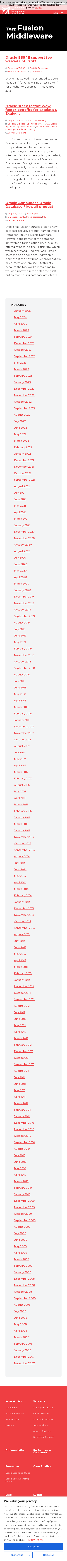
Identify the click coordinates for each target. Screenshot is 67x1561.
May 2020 (20, 570)
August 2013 (22, 934)
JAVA (47, 124)
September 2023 (24, 356)
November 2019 (24, 603)
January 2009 (22, 1272)
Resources (12, 1466)
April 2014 (20, 882)
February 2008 (23, 1343)
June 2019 (20, 635)
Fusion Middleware (17, 71)
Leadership (11, 1407)
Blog (8, 1495)
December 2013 (24, 908)
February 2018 (23, 713)
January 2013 (22, 979)
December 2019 (24, 596)
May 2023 (20, 362)
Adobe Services (41, 1431)
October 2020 (23, 544)
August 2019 (22, 622)
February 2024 (23, 336)
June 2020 (20, 564)
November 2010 (24, 1129)
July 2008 (20, 1311)
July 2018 (19, 681)
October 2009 (23, 1213)
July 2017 (19, 752)
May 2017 (20, 759)
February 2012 (23, 1044)
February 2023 (23, 375)
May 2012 (20, 1025)
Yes (36, 7)
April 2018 (20, 700)
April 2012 (20, 1031)
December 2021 (24, 460)
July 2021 (19, 492)
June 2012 (20, 1018)
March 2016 (21, 804)
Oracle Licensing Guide (17, 1472)
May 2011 (19, 1090)
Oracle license (43, 126)
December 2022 (24, 388)
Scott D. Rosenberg (39, 68)
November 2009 (24, 1207)
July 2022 (20, 421)
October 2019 (22, 609)
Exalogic (21, 124)
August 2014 (22, 856)
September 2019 (24, 616)
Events (37, 1495)
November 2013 (24, 915)
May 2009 (20, 1246)
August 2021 (22, 486)
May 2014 (20, 876)
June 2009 (20, 1239)
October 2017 (22, 739)
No (40, 7)
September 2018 (24, 668)
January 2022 (22, 453)
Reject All (48, 1555)
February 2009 (23, 1265)
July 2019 (19, 629)
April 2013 (20, 960)
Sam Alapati (32, 213)
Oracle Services (41, 1413)
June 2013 (20, 947)
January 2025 (22, 310)
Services (39, 1401)
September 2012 (24, 999)
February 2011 (22, 1109)
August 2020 (22, 551)
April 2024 (20, 323)
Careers (9, 1425)
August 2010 (22, 1148)
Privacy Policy (34, 1539)
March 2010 (21, 1181)
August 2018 (22, 674)
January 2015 (22, 830)
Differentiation (15, 1450)
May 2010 (20, 1168)
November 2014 (24, 837)
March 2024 (21, 330)
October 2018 (22, 661)
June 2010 (20, 1161)
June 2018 (20, 687)
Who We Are (14, 1401)
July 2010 (19, 1155)
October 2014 (22, 843)
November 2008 (24, 1285)
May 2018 (20, 694)
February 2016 (23, 811)
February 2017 (23, 778)
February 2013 (23, 973)
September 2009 (25, 1220)
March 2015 (21, 824)
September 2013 (24, 928)
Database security (16, 217)
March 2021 (21, 518)
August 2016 (22, 785)
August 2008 (22, 1304)
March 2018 (21, 707)
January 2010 (22, 1194)
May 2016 (20, 791)
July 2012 (19, 1012)
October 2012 (22, 992)
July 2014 (19, 863)
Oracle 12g (14, 126)
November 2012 (24, 986)
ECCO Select (13, 13)
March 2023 (21, 369)
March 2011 (21, 1103)
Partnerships (12, 1419)
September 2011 (24, 1064)
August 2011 (21, 1070)
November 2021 (24, 466)
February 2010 (23, 1187)
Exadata (12, 124)
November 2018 (24, 655)
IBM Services (40, 1425)
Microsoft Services (43, 1419)
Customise (17, 1555)
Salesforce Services (43, 1437)
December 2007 (24, 1356)
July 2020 (20, 557)
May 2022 (20, 434)
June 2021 (20, 499)
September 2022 (24, 408)
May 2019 (20, 642)
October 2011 (22, 1057)
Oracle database (27, 126)
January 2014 (22, 902)
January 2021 (22, 525)
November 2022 (24, 395)
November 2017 (24, 733)
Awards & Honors (14, 1413)
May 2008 (20, 1324)
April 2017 (20, 765)
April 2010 (20, 1174)
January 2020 (22, 590)
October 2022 (23, 401)
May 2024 (20, 317)
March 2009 (21, 1259)
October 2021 (22, 473)
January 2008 (22, 1350)
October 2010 (22, 1135)
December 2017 (24, 726)
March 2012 (21, 1038)
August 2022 (22, 414)
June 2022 (20, 427)
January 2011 (22, 1116)
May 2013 (20, 954)
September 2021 (24, 479)
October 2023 (23, 349)
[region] (33, 1528)
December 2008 (24, 1278)
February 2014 (23, 895)
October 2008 (23, 1291)
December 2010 (24, 1122)
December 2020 (24, 531)
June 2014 (20, 869)
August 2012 (22, 1005)
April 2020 (20, 577)
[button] (56, 13)
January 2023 (22, 382)
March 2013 (21, 966)
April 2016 (20, 798)
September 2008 (25, 1298)
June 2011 (20, 1083)
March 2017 (21, 772)
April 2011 (20, 1096)
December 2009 (24, 1200)
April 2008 (20, 1330)
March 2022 (21, 440)
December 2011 (23, 1051)
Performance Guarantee (42, 1451)
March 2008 (21, 1337)
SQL (44, 217)
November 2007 (24, 1363)
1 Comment (36, 71)
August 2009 (22, 1226)
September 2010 (24, 1142)
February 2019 (23, 648)
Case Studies (42, 1466)
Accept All (33, 1546)
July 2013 (19, 941)
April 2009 (20, 1252)
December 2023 (24, 343)
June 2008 (20, 1317)
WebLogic (32, 129)
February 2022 (23, 447)
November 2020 (24, 538)
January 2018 (22, 720)
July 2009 (20, 1233)
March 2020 (21, 583)
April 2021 (20, 512)
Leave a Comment (17, 133)
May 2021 (20, 505)
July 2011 (19, 1077)
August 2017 (22, 746)
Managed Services (43, 1407)
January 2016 (22, 817)
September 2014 (24, 850)
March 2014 (21, 889)
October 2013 (22, 921)
